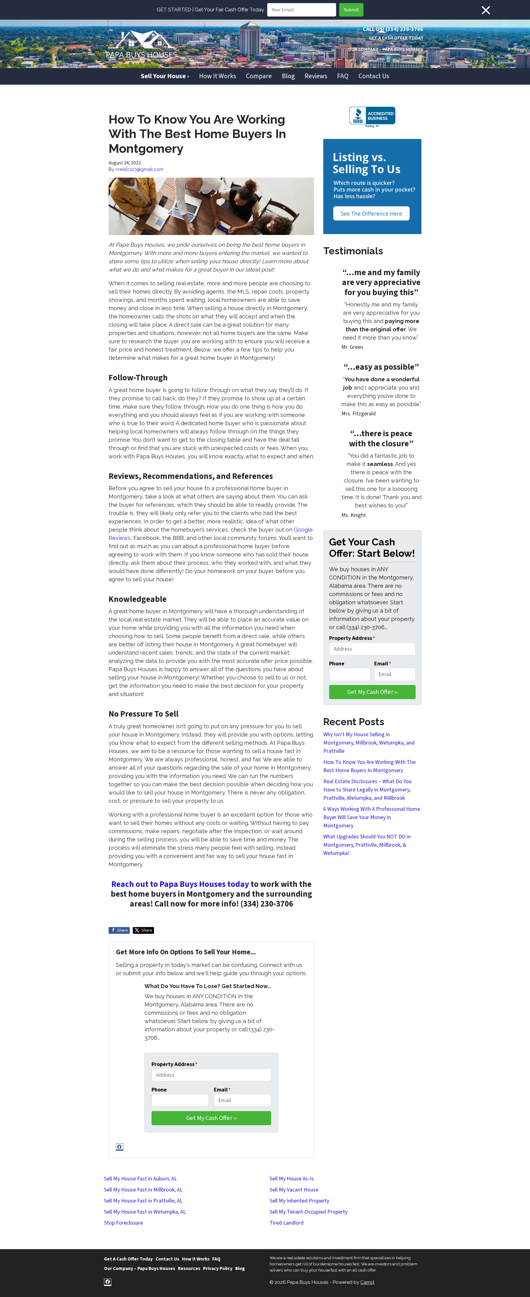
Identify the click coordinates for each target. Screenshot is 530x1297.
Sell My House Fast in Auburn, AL (140, 1179)
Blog (288, 76)
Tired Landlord (287, 1223)
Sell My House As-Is (292, 1179)
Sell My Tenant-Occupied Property (309, 1212)
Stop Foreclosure (123, 1223)
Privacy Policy (217, 1268)
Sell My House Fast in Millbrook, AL (143, 1190)
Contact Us (374, 76)
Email (222, 1090)
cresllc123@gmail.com (139, 169)
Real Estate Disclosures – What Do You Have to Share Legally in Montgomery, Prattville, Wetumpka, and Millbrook (367, 790)
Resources (189, 1268)
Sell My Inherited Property (299, 1201)
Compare (259, 76)
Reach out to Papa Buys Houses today (180, 884)
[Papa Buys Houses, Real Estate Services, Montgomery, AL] (372, 117)
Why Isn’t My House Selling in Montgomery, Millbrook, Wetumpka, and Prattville (369, 743)
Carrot (367, 1282)
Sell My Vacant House (294, 1190)
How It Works (217, 76)
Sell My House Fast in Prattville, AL (143, 1201)
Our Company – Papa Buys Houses (385, 49)
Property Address (175, 1064)
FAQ (342, 76)
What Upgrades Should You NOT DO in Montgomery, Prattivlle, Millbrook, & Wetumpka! (367, 845)
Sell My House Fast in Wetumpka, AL (145, 1212)
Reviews (316, 76)
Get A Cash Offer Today (396, 38)
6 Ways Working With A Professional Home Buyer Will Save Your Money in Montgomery (371, 817)
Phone (159, 1090)
